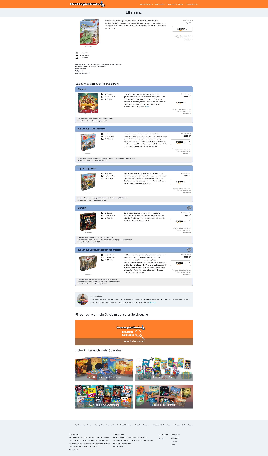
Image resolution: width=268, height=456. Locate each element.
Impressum (175, 438)
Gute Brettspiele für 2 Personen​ (104, 377)
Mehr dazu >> (73, 449)
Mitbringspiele (99, 425)
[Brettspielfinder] (87, 4)
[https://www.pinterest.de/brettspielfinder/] (159, 439)
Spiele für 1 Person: (126, 425)
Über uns (152, 302)
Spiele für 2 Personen (142, 425)
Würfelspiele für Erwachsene (104, 404)
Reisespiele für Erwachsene (183, 425)
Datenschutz (175, 435)
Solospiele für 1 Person (164, 404)
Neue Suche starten (134, 341)
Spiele (173, 445)
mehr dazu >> (189, 40)
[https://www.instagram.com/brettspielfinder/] (163, 439)
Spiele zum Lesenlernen (83, 425)
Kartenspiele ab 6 (112, 425)
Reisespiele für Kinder (163, 377)
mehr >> (148, 107)
